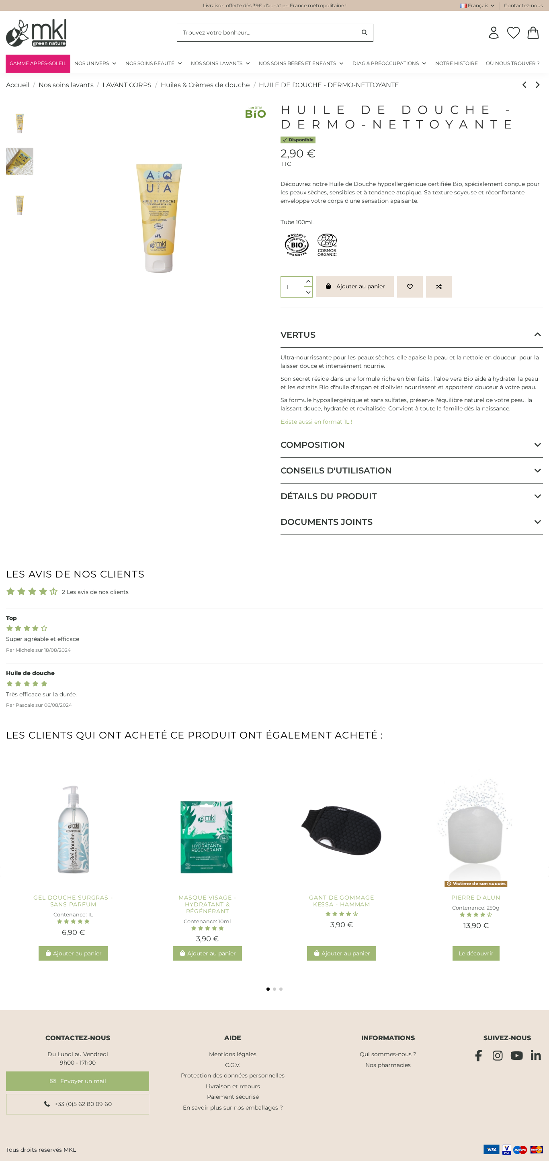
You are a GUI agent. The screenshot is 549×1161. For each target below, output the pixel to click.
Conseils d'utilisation (336, 470)
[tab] (412, 335)
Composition (313, 445)
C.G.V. (232, 1065)
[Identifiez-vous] (494, 33)
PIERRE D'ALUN (475, 897)
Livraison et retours (233, 1086)
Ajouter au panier (360, 286)
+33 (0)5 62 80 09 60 (82, 1104)
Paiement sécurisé (233, 1096)
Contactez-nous (523, 5)
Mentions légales (232, 1054)
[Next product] (538, 85)
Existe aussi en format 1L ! (316, 421)
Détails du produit (329, 496)
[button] (389, 64)
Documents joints (327, 522)
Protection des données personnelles (233, 1075)
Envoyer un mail (82, 1081)
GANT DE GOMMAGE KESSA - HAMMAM (341, 901)
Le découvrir (476, 953)
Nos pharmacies (388, 1065)
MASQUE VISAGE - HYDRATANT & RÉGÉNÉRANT (207, 904)
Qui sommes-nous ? (388, 1054)
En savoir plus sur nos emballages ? (233, 1107)
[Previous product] (526, 85)
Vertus (298, 335)
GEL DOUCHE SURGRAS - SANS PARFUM (73, 901)
